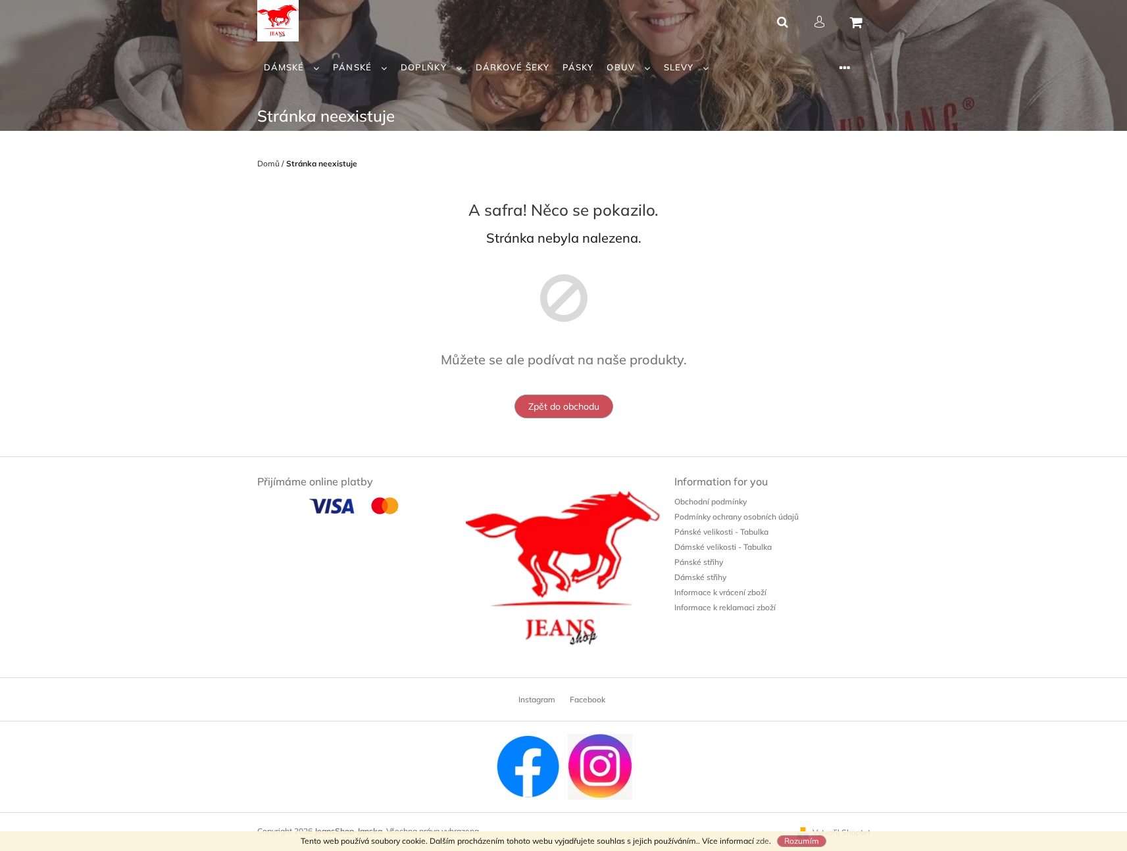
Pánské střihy (698, 562)
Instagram (536, 699)
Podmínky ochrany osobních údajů (736, 517)
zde (762, 841)
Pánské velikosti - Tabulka (721, 532)
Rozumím (801, 841)
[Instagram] (600, 766)
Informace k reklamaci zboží (725, 607)
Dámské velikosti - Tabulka (723, 547)
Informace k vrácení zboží (720, 592)
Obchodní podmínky (710, 501)
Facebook (587, 699)
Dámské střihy (700, 577)
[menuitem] (292, 67)
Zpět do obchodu (563, 406)
